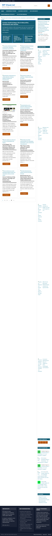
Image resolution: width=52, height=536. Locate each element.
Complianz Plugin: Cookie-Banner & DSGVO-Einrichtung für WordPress (25, 517)
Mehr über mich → (5, 525)
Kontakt (13, 0)
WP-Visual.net (8, 5)
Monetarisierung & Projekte (8, 14)
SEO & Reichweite (34, 11)
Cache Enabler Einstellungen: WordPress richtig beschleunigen (25, 521)
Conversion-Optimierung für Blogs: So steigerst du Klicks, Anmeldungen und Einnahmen (46, 363)
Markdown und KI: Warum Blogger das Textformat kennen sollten (45, 130)
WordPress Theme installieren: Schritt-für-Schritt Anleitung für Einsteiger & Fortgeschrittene (8, 117)
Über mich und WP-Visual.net (6, 0)
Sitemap (49, 534)
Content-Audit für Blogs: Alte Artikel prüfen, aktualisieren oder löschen (46, 53)
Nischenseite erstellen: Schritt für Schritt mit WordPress (26, 82)
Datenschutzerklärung (38, 534)
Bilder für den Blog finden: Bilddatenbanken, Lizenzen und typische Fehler (29, 39)
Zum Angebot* (41, 34)
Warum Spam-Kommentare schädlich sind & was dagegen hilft (26, 528)
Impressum (45, 534)
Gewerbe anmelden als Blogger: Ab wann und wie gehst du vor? (17, 39)
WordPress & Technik (11, 11)
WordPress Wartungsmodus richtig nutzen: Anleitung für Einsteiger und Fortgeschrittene (26, 513)
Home (2, 11)
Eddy (42, 481)
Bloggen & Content (23, 11)
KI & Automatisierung (22, 14)
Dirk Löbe (43, 458)
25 (11, 200)
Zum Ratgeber (5, 32)
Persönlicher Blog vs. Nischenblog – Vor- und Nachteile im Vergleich (43, 454)
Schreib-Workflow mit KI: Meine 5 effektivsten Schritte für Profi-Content (26, 111)
